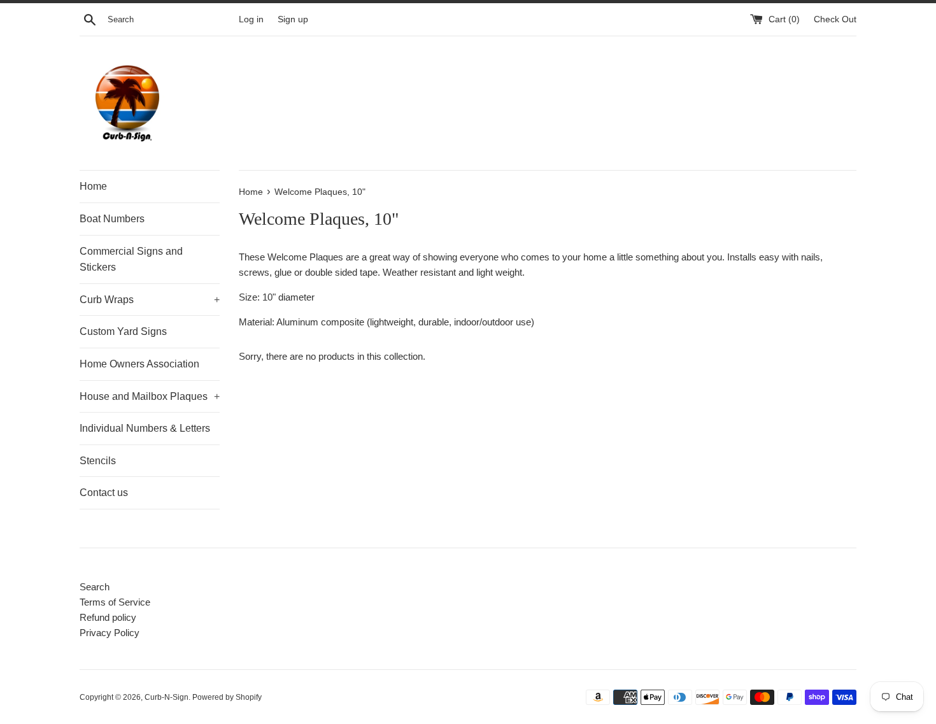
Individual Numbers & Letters (145, 428)
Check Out (835, 19)
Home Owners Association (139, 363)
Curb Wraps (150, 299)
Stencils (98, 460)
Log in (251, 19)
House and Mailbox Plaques (150, 396)
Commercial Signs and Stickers (131, 259)
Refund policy (108, 617)
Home (93, 186)
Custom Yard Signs (123, 331)
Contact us (104, 492)
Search (95, 586)
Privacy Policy (109, 632)
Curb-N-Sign (166, 697)
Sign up (293, 19)
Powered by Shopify (227, 697)
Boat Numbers (112, 218)
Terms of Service (115, 602)
